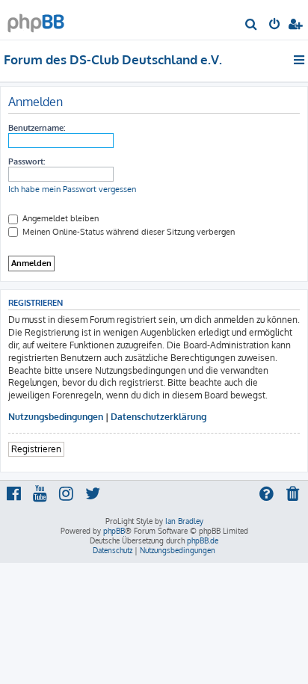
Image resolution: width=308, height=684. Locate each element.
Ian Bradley (184, 521)
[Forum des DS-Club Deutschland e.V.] (35, 19)
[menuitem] (251, 25)
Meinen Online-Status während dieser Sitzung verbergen (127, 232)
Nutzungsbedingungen (55, 416)
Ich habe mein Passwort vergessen (72, 189)
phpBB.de (202, 540)
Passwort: (26, 161)
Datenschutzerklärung (158, 416)
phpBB (114, 530)
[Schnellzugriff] (300, 59)
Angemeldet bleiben (59, 218)
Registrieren (36, 449)
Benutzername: (36, 128)
